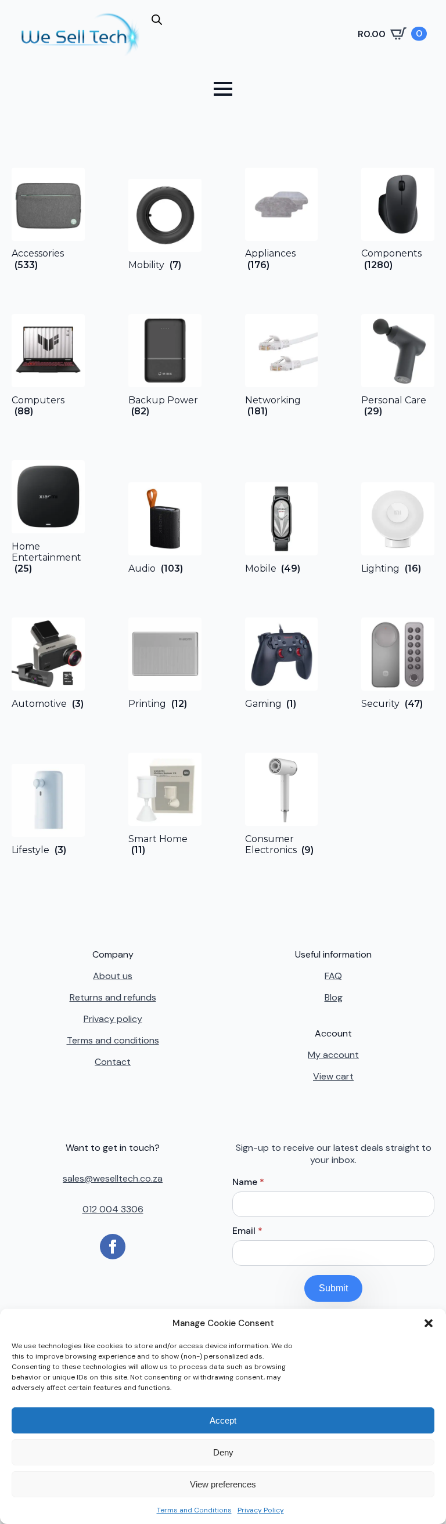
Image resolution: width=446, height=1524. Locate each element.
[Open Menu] (223, 89)
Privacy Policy (261, 1510)
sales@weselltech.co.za (113, 1178)
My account (333, 1055)
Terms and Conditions (194, 1510)
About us (112, 976)
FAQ (333, 976)
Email (247, 1231)
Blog (334, 997)
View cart (333, 1076)
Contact (113, 1062)
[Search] (169, 38)
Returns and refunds (113, 997)
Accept (223, 1420)
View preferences (223, 1484)
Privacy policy (113, 1019)
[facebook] (112, 1246)
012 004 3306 (112, 1209)
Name (248, 1182)
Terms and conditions (113, 1040)
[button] (428, 1323)
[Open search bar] (157, 20)
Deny (223, 1452)
